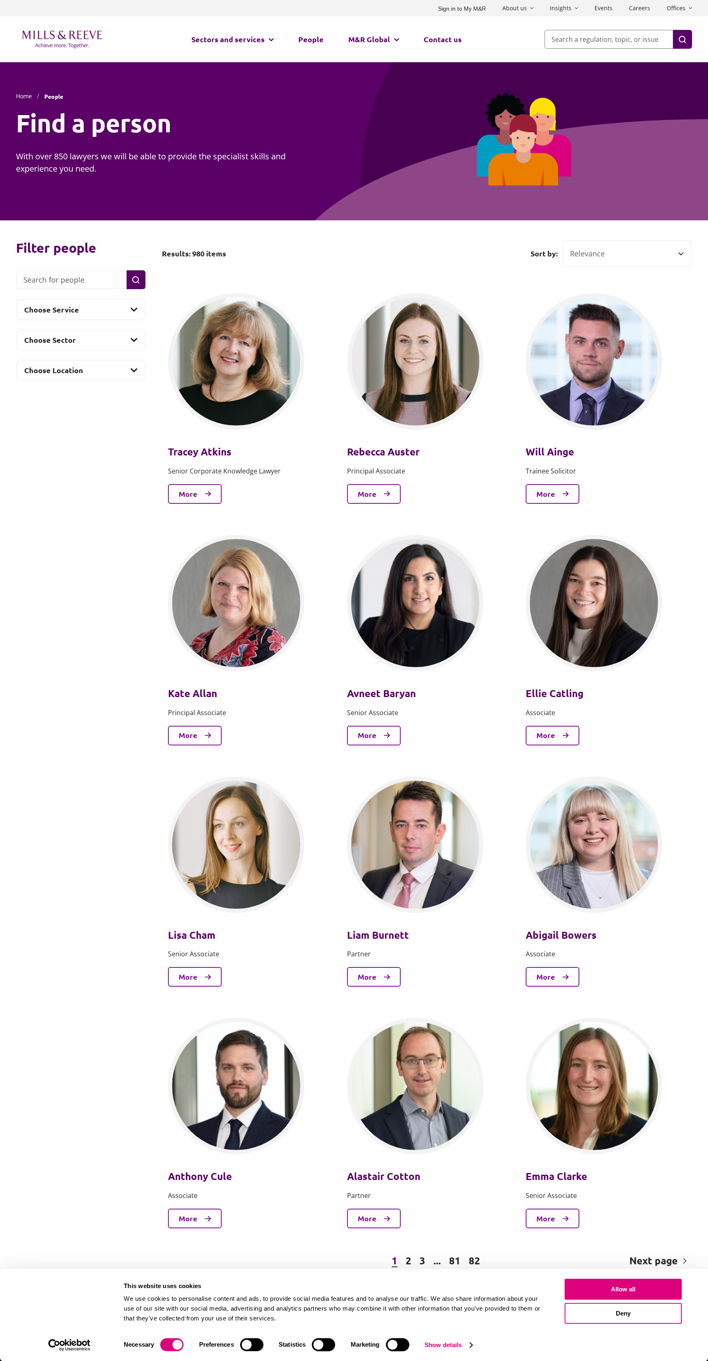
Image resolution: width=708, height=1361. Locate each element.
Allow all (623, 1289)
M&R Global (369, 39)
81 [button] (455, 1260)
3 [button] (422, 1260)
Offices (676, 8)
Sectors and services (228, 39)
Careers (639, 8)
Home (24, 96)
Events (604, 8)
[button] (206, 1261)
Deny (623, 1313)
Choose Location (53, 372)
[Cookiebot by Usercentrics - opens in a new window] (69, 1345)
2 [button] (408, 1260)
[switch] (251, 1344)
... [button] (437, 1260)
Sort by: (544, 253)
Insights (561, 8)
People (311, 39)
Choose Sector (50, 342)
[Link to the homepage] (62, 39)
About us (514, 8)
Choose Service (51, 312)
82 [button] (474, 1260)
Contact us (443, 39)
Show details (443, 1344)
